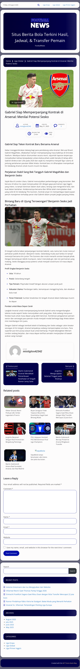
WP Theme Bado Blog (70, 663)
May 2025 (10, 627)
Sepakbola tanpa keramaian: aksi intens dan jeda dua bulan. (39, 457)
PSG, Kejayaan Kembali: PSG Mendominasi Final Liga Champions (39, 439)
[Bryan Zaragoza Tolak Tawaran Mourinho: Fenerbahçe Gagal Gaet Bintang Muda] (40, 402)
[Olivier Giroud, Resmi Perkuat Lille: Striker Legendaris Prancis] (15, 402)
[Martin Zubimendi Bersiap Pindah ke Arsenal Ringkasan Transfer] (65, 429)
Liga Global (56, 5)
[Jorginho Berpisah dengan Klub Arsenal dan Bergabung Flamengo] (15, 429)
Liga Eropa (46, 5)
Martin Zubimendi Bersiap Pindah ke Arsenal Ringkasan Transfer (62, 440)
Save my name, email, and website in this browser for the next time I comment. (39, 547)
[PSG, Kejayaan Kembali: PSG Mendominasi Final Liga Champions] (40, 429)
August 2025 (11, 619)
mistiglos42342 (25, 126)
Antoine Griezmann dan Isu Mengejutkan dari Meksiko (28, 587)
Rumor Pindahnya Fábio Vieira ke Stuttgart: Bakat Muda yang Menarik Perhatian (39, 601)
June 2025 (10, 624)
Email (6, 527)
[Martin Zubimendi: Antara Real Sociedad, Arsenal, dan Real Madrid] (15, 455)
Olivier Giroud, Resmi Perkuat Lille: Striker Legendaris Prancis (13, 412)
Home (8, 61)
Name (6, 517)
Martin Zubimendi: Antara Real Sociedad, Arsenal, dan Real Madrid (15, 466)
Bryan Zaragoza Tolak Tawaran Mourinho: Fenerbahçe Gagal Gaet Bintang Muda (39, 414)
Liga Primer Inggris (69, 5)
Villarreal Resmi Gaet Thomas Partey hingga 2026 (26, 591)
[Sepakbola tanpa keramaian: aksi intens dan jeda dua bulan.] (40, 450)
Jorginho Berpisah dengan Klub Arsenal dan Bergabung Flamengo (15, 439)
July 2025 (9, 622)
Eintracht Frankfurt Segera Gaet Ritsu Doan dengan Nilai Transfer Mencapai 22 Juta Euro (64, 414)
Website (6, 537)
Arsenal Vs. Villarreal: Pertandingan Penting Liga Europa (29, 605)
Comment (8, 489)
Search (6, 567)
